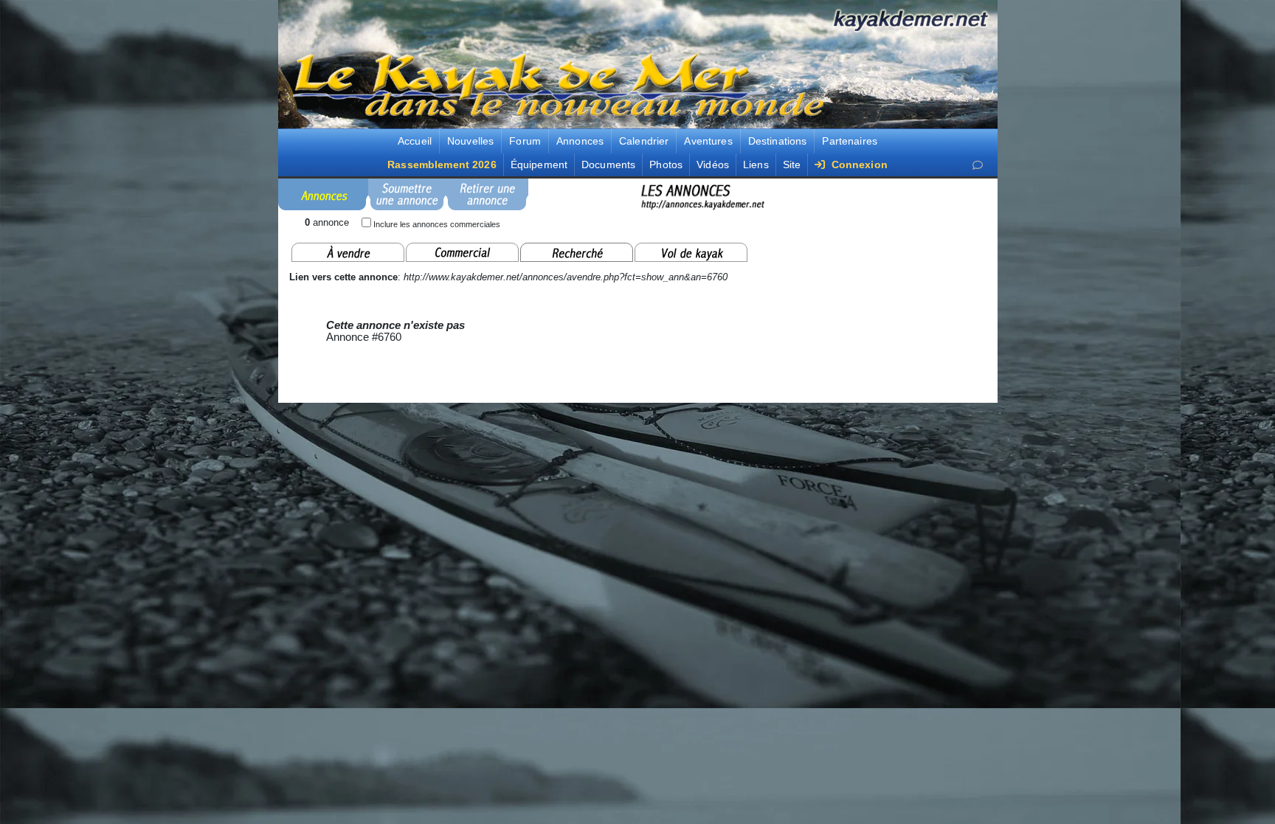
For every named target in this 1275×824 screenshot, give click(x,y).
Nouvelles (470, 141)
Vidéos (713, 164)
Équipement (539, 164)
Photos (666, 164)
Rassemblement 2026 (442, 164)
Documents (608, 164)
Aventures (708, 141)
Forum (525, 141)
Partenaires (849, 141)
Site (792, 164)
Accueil (415, 141)
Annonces (580, 141)
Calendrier (643, 141)
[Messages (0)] (977, 165)
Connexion (857, 164)
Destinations (777, 141)
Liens (756, 164)
